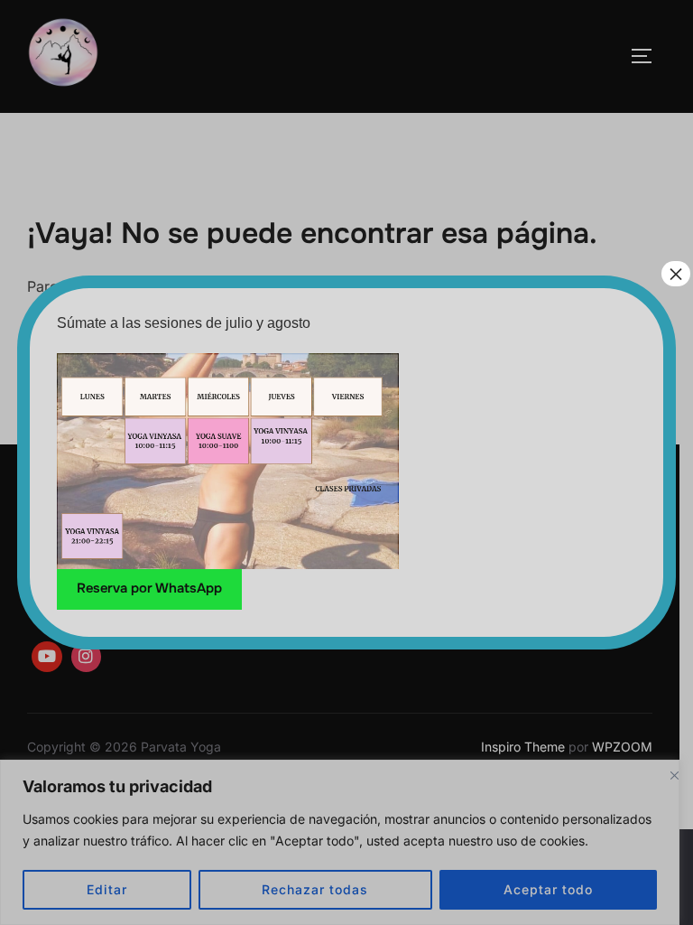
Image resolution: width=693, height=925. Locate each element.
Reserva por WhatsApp (149, 588)
